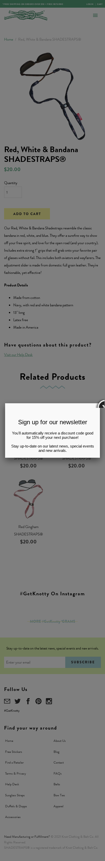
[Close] (99, 403)
